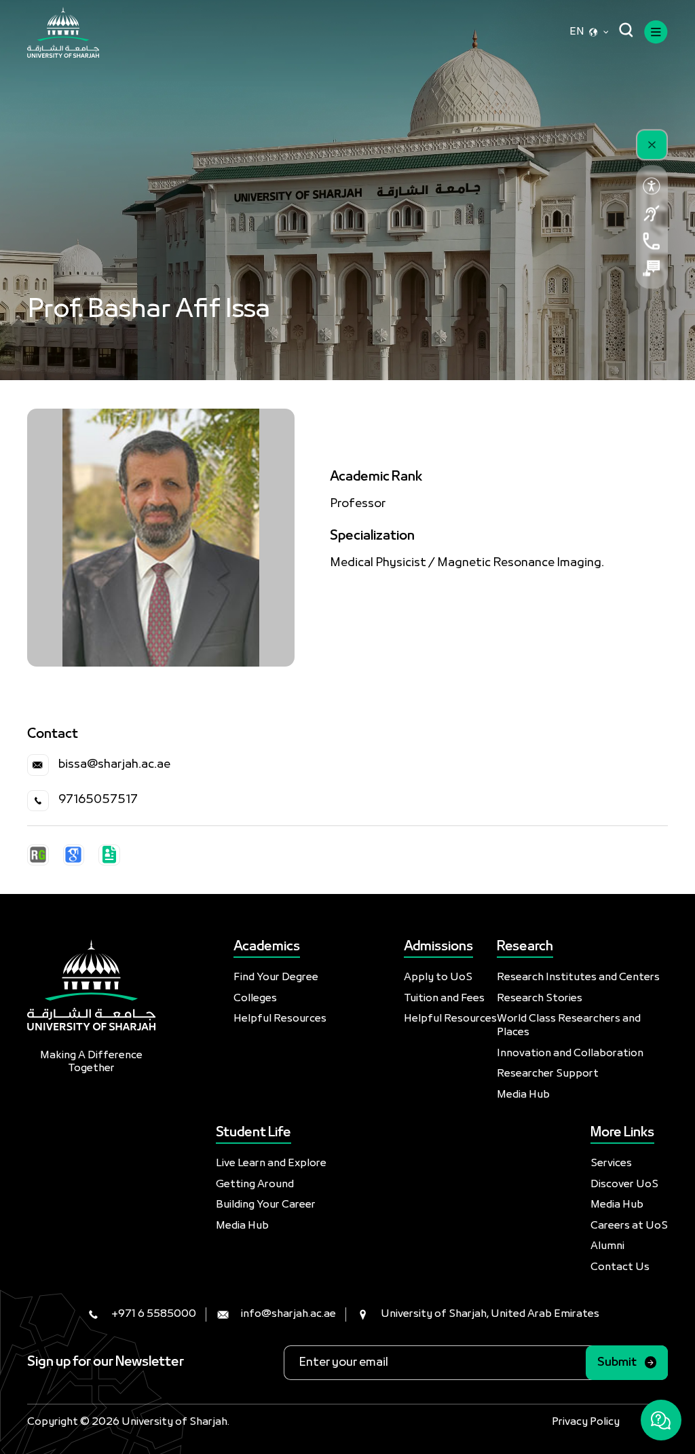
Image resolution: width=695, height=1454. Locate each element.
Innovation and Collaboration (570, 1053)
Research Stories (539, 998)
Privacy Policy (586, 1422)
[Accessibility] (652, 186)
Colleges (255, 998)
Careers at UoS (629, 1226)
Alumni (607, 1246)
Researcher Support (548, 1074)
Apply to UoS (438, 977)
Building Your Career (266, 1205)
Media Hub (523, 1095)
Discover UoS (624, 1184)
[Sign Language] (652, 213)
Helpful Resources (279, 1019)
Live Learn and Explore (271, 1163)
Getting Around (255, 1184)
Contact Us (620, 1267)
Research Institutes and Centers (578, 977)
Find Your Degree (275, 977)
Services (611, 1163)
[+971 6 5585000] (652, 241)
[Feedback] (652, 268)
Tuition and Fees (444, 998)
